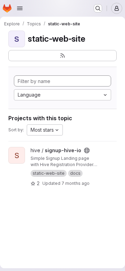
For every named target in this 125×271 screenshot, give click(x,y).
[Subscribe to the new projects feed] (62, 55)
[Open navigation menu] (19, 8)
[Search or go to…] (98, 8)
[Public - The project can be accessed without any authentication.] (87, 150)
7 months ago (75, 183)
